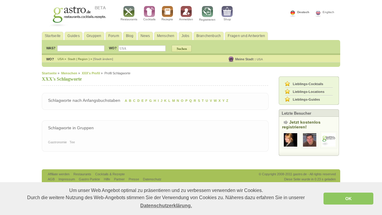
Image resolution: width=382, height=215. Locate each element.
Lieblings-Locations (308, 91)
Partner (120, 179)
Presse (134, 179)
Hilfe (107, 179)
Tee (72, 142)
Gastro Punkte (90, 179)
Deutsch (303, 12)
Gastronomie (57, 142)
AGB (52, 179)
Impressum (67, 179)
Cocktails (149, 19)
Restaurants (129, 19)
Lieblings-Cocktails (308, 84)
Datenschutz (152, 179)
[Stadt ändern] (103, 59)
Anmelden (186, 19)
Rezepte (167, 19)
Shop (227, 19)
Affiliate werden (59, 174)
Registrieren (207, 19)
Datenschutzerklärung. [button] (166, 205)
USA (260, 59)
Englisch (328, 12)
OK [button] (348, 198)
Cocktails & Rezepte (110, 174)
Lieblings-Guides (306, 99)
